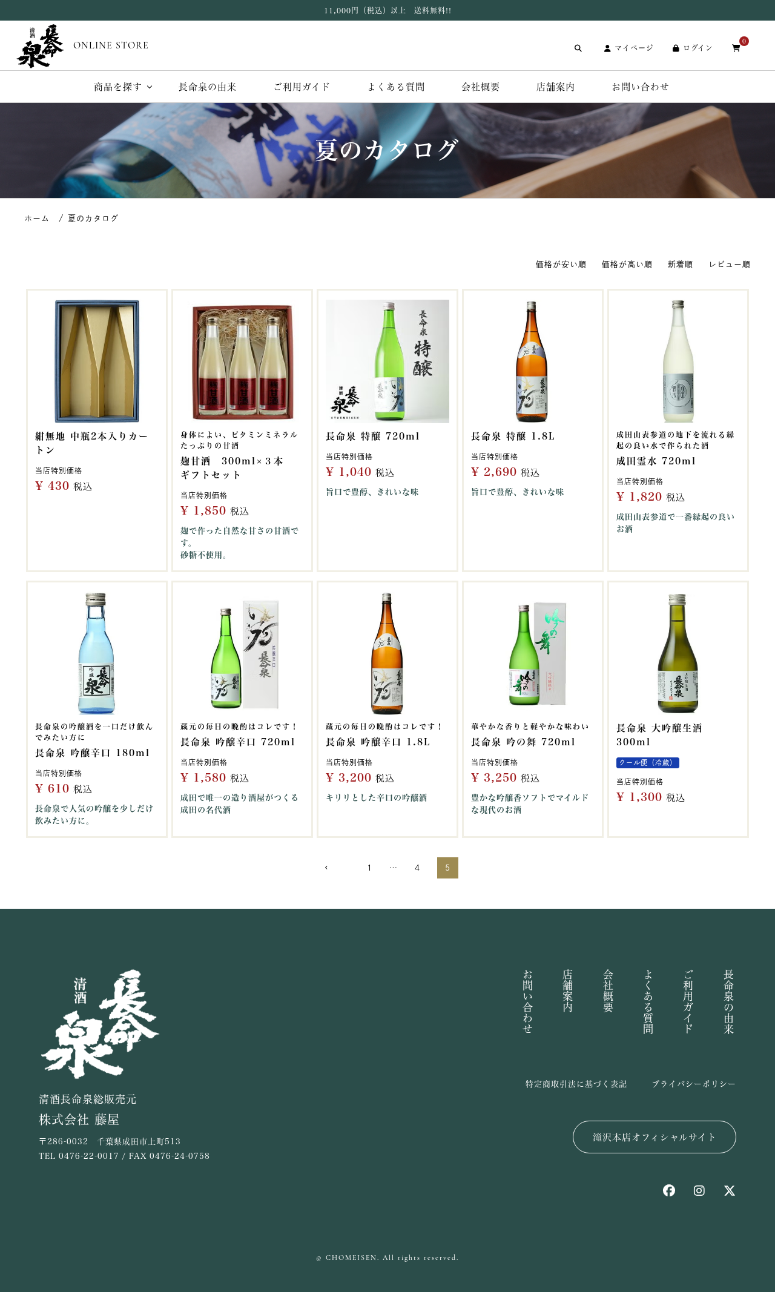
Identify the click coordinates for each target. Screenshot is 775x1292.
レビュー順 (729, 264)
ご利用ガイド (302, 86)
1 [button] (369, 868)
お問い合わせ (641, 86)
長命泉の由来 (208, 86)
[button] (333, 867)
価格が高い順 (627, 264)
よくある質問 (396, 86)
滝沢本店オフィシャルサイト (655, 1137)
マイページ (634, 47)
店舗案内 (555, 86)
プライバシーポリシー (693, 1084)
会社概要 (480, 86)
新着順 (680, 264)
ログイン (698, 47)
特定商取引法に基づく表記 (576, 1084)
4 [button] (417, 868)
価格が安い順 (561, 264)
